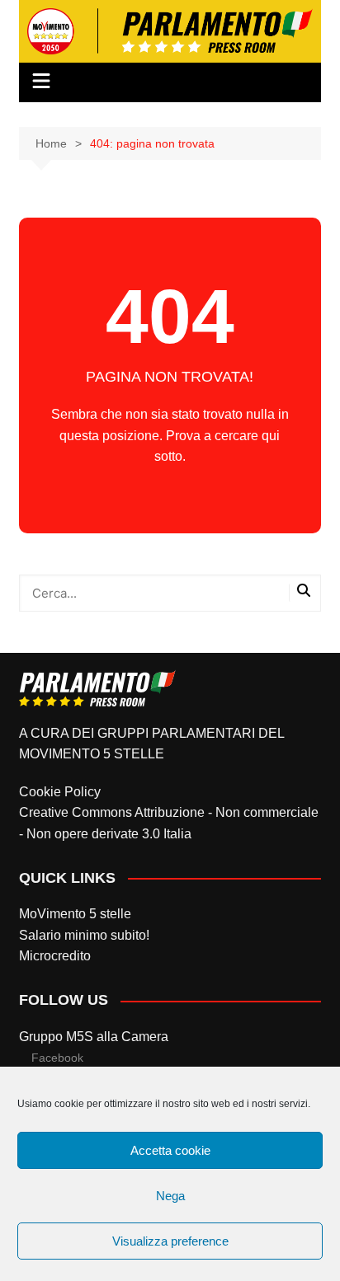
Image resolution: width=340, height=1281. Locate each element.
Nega (170, 1196)
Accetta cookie (170, 1150)
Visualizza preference (170, 1241)
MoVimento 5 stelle (75, 914)
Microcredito (55, 956)
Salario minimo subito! (84, 935)
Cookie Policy (60, 792)
